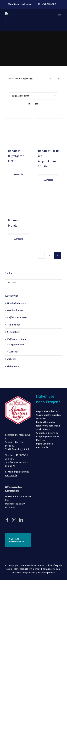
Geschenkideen (15, 310)
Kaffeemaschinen (16, 339)
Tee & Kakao (14, 324)
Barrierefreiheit (46, 572)
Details (19, 174)
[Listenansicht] (36, 104)
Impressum (29, 572)
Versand (16, 572)
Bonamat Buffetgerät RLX (16, 156)
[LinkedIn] (21, 520)
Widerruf (35, 569)
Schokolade (13, 332)
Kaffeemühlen (16, 344)
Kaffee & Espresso (17, 317)
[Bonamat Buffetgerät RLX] (18, 131)
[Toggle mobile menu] (60, 16)
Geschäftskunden (16, 303)
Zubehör (14, 351)
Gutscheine (13, 366)
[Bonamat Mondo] (18, 201)
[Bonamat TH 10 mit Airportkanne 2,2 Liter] (48, 131)
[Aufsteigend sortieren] (58, 78)
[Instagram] (14, 520)
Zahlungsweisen (51, 569)
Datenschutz (21, 569)
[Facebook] (7, 520)
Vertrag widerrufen (17, 540)
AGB (9, 569)
